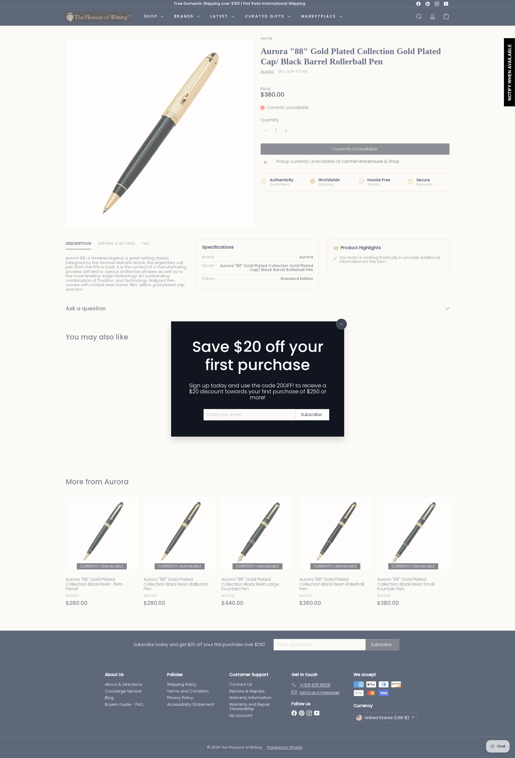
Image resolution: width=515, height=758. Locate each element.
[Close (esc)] (341, 324)
